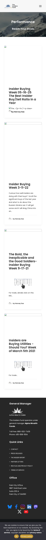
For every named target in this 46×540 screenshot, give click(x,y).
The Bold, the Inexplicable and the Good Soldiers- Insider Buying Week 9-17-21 (23, 261)
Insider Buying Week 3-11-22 (19, 186)
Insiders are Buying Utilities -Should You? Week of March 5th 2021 (22, 345)
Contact (14, 449)
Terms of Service (17, 470)
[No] (43, 531)
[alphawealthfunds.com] (17, 412)
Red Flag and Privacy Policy (22, 466)
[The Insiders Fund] (11, 6)
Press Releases (16, 453)
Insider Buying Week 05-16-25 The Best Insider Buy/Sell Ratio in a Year (22, 96)
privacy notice (35, 533)
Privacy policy (26, 536)
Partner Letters (17, 462)
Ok (16, 536)
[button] (40, 6)
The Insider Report (18, 458)
